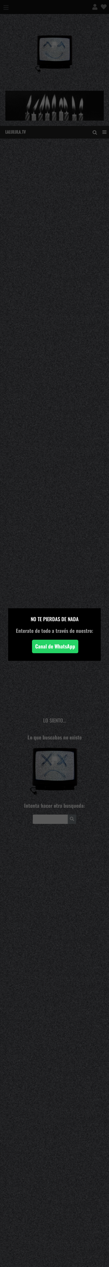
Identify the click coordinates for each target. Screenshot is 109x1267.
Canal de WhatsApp (55, 646)
